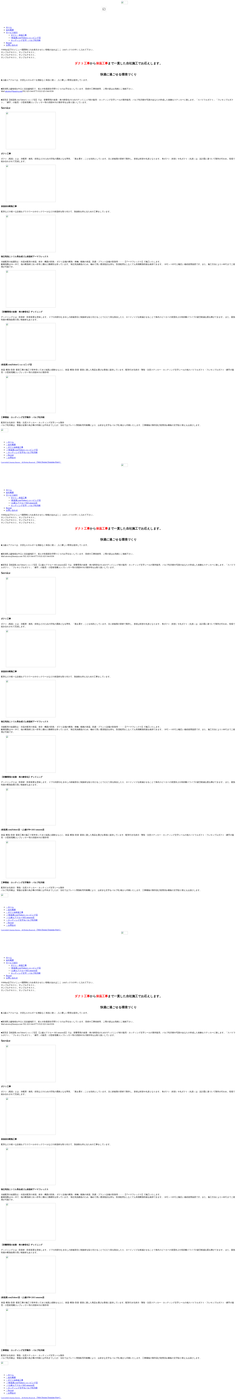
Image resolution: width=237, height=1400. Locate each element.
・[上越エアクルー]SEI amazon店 (20, 917)
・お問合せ (11, 458)
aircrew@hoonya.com (13, 91)
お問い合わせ (12, 45)
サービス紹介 (12, 32)
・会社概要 (11, 445)
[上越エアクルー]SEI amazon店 (24, 503)
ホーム (9, 27)
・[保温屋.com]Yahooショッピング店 (22, 450)
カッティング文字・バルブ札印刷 (25, 40)
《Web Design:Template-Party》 (48, 462)
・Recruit (10, 455)
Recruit (9, 43)
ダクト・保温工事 (19, 35)
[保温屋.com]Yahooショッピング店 (26, 38)
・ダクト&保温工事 (14, 447)
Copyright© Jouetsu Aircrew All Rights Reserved (18, 462)
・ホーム (10, 442)
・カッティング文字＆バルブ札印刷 (22, 452)
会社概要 (10, 30)
